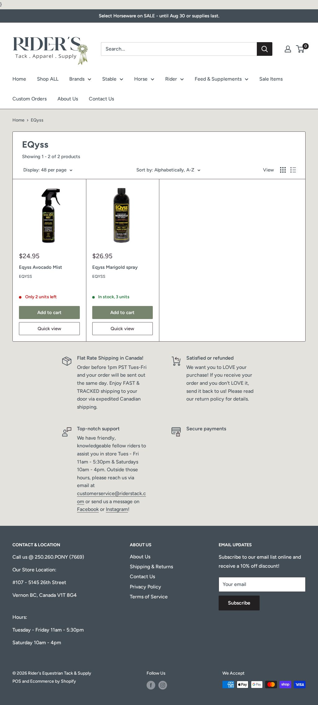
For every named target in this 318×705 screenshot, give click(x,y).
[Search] (264, 49)
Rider (171, 79)
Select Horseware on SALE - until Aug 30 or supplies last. (159, 16)
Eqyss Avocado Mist (40, 267)
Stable (109, 79)
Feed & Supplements (218, 79)
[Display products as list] (293, 170)
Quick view (49, 328)
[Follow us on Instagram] (162, 685)
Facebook (88, 509)
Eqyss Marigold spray (115, 267)
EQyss (25, 276)
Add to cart (49, 312)
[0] (300, 49)
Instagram (117, 509)
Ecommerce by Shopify (53, 681)
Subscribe (239, 603)
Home (19, 79)
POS (16, 681)
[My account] (288, 49)
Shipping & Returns (151, 567)
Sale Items (271, 79)
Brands (76, 79)
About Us (67, 99)
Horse (141, 79)
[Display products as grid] (283, 170)
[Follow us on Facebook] (151, 685)
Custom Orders (29, 99)
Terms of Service (149, 597)
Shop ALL (47, 79)
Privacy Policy (145, 587)
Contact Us (101, 99)
